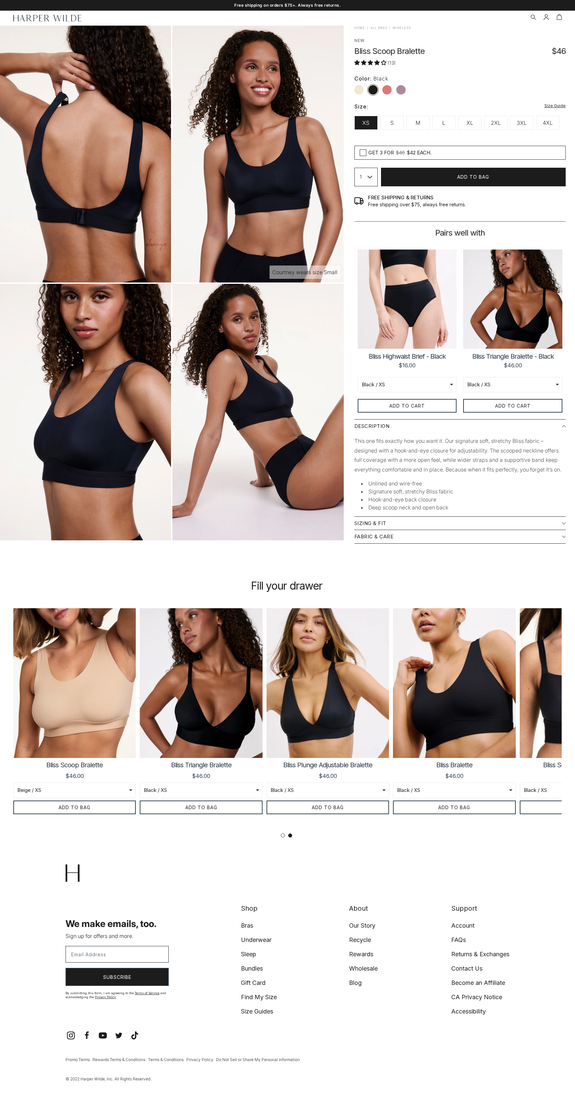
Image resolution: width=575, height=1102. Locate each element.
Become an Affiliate (478, 982)
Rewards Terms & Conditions (119, 1059)
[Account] (546, 18)
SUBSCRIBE (117, 977)
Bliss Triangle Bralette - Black (513, 356)
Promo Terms (78, 1059)
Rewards (361, 954)
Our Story (362, 925)
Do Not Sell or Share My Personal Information (258, 1059)
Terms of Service (147, 993)
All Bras (378, 28)
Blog (355, 982)
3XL (522, 122)
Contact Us (466, 968)
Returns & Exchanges (480, 954)
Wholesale (363, 968)
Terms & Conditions (166, 1059)
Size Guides (257, 1011)
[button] (533, 18)
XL (470, 122)
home (359, 28)
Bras (247, 925)
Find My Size (259, 997)
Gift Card (253, 982)
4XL (548, 122)
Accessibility (468, 1011)
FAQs (458, 939)
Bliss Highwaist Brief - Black (407, 356)
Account (463, 925)
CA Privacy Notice (476, 997)
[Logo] (47, 18)
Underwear (256, 939)
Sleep (248, 954)
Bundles (252, 968)
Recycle (360, 939)
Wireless (402, 28)
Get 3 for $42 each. (400, 152)
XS (365, 122)
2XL (496, 122)
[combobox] (366, 177)
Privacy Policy (105, 997)
